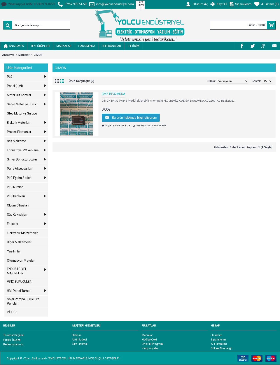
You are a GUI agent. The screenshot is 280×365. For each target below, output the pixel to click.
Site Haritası (80, 344)
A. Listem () (219, 344)
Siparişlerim (218, 339)
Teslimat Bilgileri (13, 335)
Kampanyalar (150, 348)
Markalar (147, 335)
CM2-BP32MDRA (113, 94)
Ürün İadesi (79, 339)
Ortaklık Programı (152, 344)
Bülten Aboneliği (221, 348)
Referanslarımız (13, 344)
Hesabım (216, 335)
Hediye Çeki (149, 339)
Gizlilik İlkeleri (12, 340)
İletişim (77, 335)
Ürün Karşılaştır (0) (81, 81)
